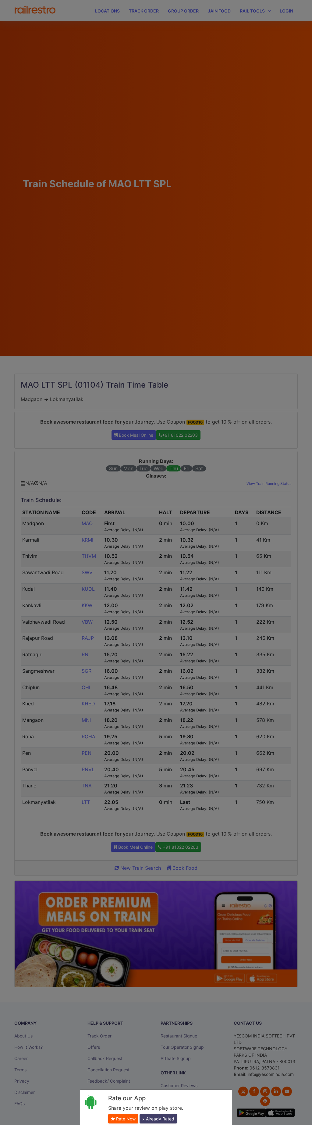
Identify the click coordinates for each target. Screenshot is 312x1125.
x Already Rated (158, 1118)
